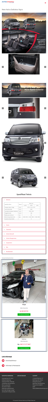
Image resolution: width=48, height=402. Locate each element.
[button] (24, 199)
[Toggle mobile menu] (45, 2)
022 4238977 (39, 385)
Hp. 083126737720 (24, 311)
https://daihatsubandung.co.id (40, 388)
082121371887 (25, 344)
